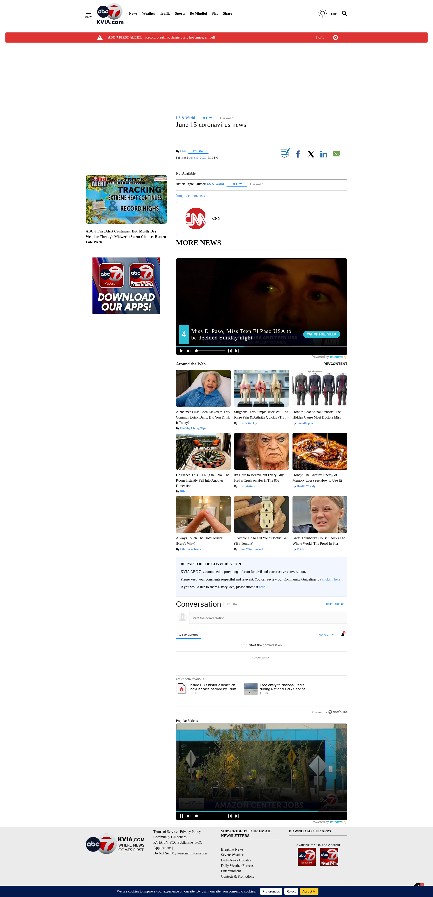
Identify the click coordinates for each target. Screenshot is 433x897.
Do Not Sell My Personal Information (180, 853)
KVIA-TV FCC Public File (173, 842)
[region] (261, 658)
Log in (329, 604)
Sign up (339, 604)
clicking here (331, 579)
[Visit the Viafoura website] (337, 712)
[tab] (188, 635)
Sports (180, 13)
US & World (215, 184)
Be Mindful (198, 13)
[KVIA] (110, 13)
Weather (148, 13)
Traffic (165, 13)
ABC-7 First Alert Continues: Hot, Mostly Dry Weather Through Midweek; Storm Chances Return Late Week (126, 236)
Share (227, 13)
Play (215, 13)
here (262, 587)
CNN (183, 151)
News (133, 13)
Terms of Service (165, 831)
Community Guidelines (170, 837)
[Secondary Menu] (91, 13)
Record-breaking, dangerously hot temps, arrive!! (180, 37)
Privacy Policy (190, 831)
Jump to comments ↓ (190, 196)
